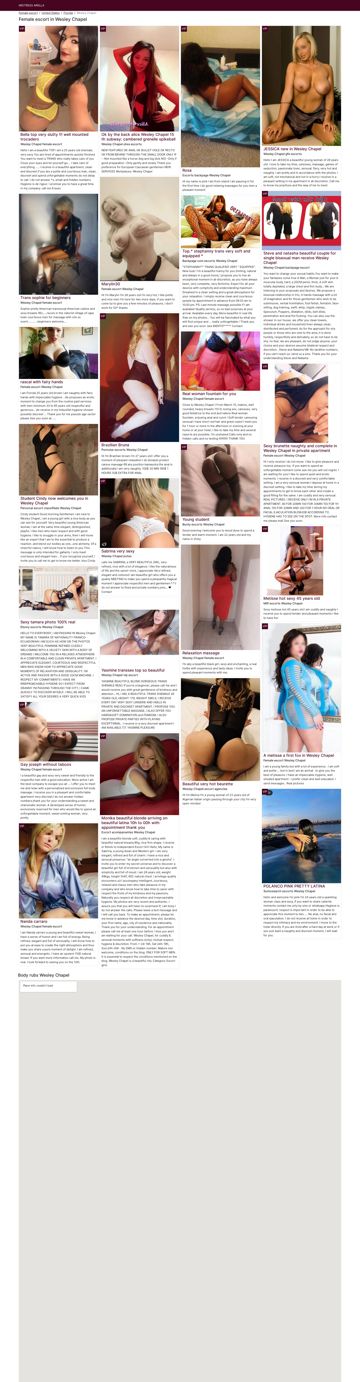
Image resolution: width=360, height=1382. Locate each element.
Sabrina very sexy (118, 551)
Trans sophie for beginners (45, 297)
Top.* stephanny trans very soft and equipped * (216, 253)
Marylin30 (110, 284)
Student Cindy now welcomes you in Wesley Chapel (54, 500)
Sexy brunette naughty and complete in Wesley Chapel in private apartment (300, 448)
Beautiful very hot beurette (207, 784)
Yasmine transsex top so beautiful (132, 670)
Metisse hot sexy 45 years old (291, 598)
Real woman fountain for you (209, 393)
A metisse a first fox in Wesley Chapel (298, 755)
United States (51, 13)
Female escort (28, 13)
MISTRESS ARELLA (31, 5)
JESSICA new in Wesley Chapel (292, 149)
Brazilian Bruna (115, 445)
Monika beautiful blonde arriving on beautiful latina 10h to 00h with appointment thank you (134, 823)
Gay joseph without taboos (45, 764)
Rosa (187, 170)
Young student (195, 519)
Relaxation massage (201, 653)
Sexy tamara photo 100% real (47, 622)
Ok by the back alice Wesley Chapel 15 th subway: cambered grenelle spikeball (138, 136)
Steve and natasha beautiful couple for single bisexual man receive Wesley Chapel (299, 258)
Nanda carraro (33, 921)
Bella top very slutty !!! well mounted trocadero (54, 136)
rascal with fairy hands (41, 382)
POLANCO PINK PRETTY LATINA (294, 886)
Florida (68, 13)
